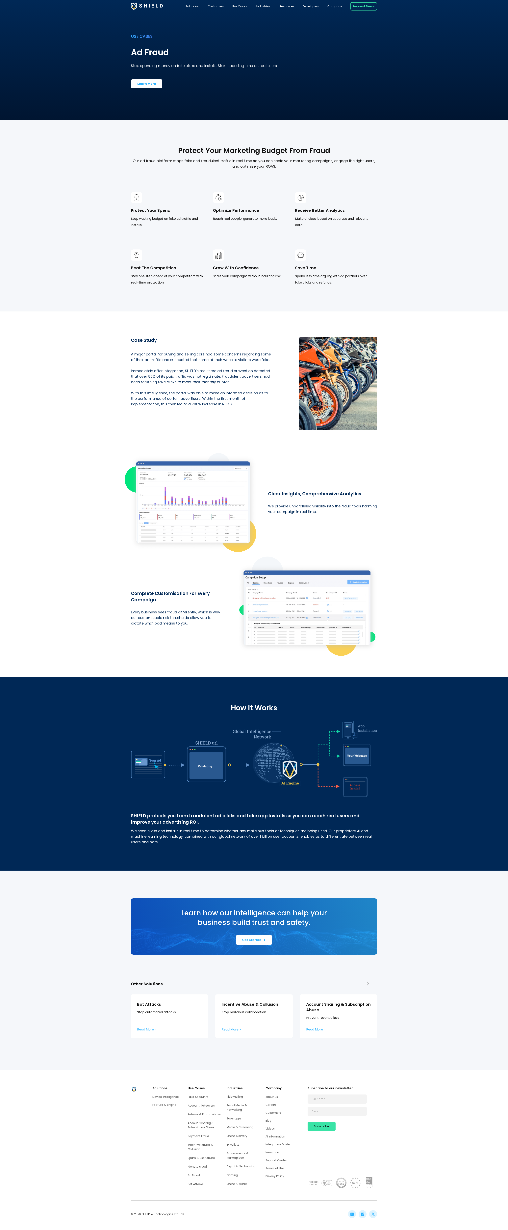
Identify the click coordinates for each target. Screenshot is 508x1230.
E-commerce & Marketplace (237, 1155)
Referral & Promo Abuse (204, 1114)
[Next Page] (367, 983)
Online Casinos (237, 1184)
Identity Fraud (197, 1167)
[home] (147, 6)
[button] (192, 6)
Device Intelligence (165, 1097)
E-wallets (233, 1145)
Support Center (276, 1160)
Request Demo (363, 6)
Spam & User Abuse (201, 1158)
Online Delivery (237, 1136)
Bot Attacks (196, 1184)
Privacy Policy (275, 1176)
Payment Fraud (198, 1136)
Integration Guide (278, 1144)
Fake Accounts (198, 1097)
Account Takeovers (201, 1106)
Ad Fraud (194, 1175)
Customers (273, 1113)
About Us (272, 1097)
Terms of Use (275, 1168)
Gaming (232, 1175)
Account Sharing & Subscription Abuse (201, 1125)
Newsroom (273, 1152)
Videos (270, 1129)
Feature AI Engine (164, 1105)
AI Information (275, 1136)
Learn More (146, 83)
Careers (271, 1105)
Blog (268, 1121)
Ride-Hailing (235, 1097)
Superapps (234, 1118)
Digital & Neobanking (241, 1166)
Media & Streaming (240, 1127)
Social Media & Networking (237, 1107)
